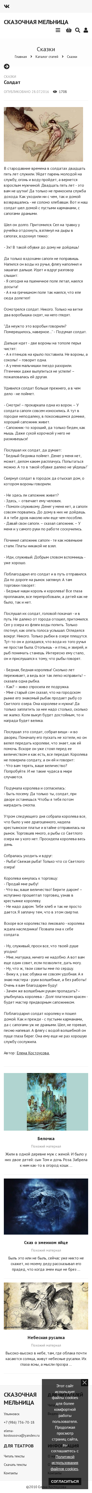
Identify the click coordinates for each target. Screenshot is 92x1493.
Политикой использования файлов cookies (64, 1463)
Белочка (46, 1138)
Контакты (11, 1473)
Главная (21, 56)
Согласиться (65, 1481)
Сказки (72, 56)
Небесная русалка (46, 1337)
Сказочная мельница (36, 22)
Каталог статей (47, 56)
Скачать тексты (15, 1464)
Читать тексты (14, 1456)
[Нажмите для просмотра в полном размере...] (43, 162)
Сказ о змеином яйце (46, 1242)
